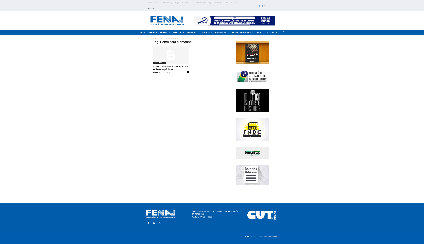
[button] (284, 32)
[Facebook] (259, 6)
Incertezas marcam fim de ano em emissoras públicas (170, 68)
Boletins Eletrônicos (159, 63)
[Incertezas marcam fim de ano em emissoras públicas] (171, 55)
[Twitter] (264, 6)
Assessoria (156, 72)
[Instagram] (262, 6)
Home (155, 39)
